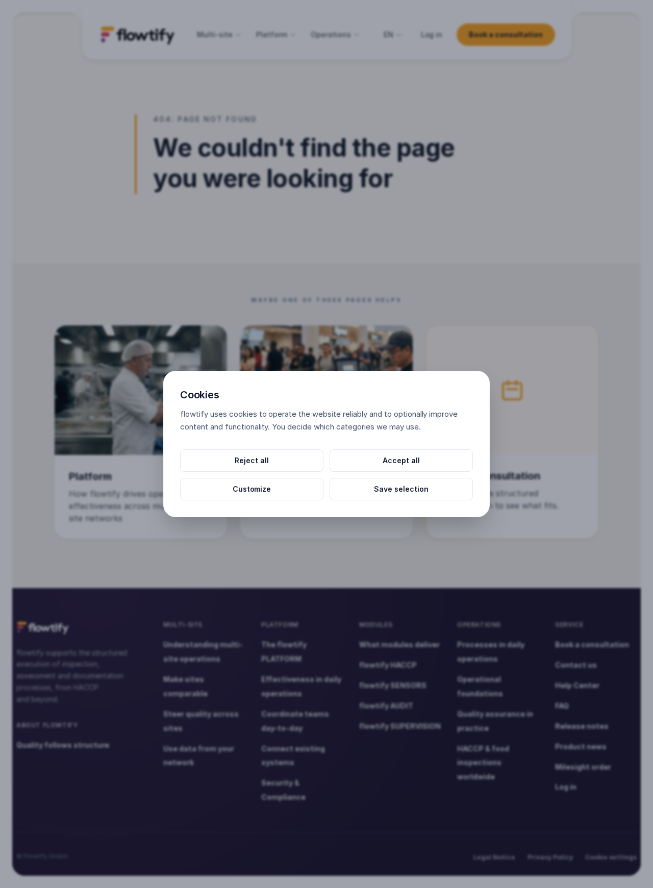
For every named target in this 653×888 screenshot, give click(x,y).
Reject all (252, 460)
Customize (252, 489)
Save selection (401, 489)
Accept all (401, 460)
